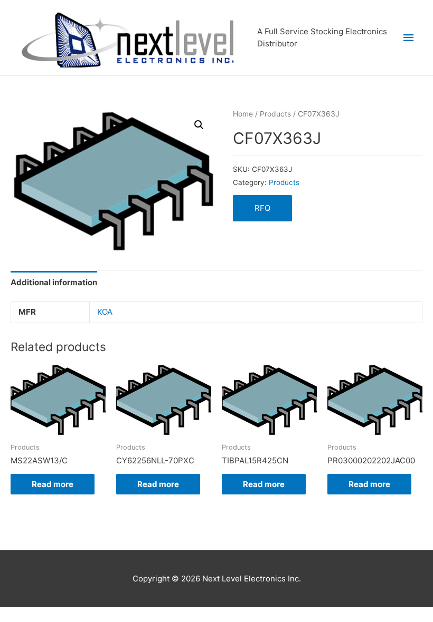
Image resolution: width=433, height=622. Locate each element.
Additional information (54, 282)
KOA (104, 312)
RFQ (262, 208)
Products (275, 114)
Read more (52, 484)
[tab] (54, 282)
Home (243, 114)
